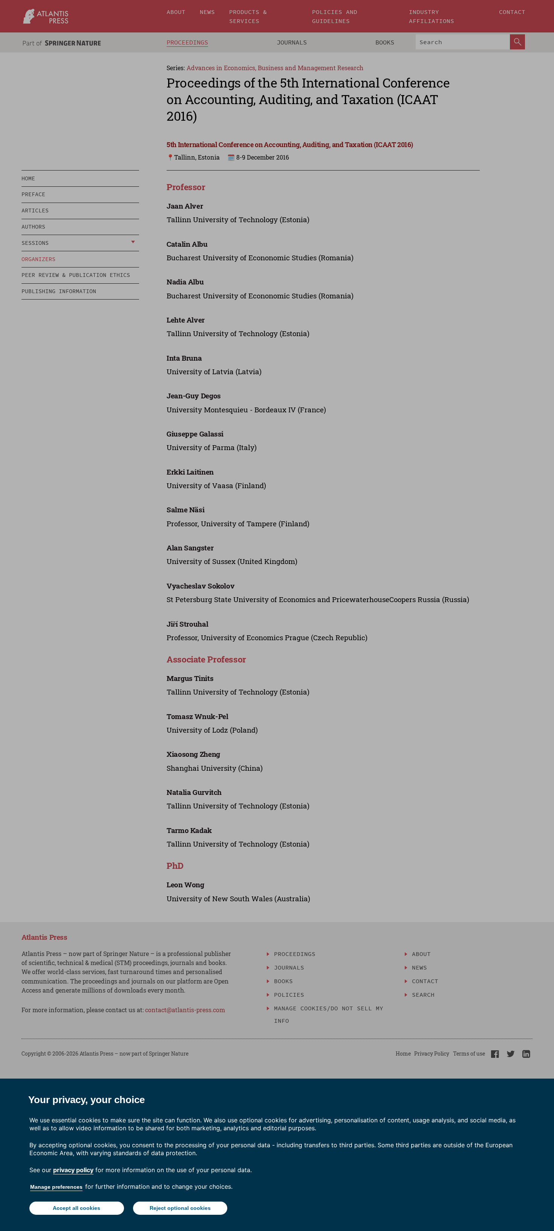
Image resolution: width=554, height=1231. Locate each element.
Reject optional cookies (180, 1208)
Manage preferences (56, 1187)
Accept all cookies (76, 1208)
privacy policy (73, 1170)
